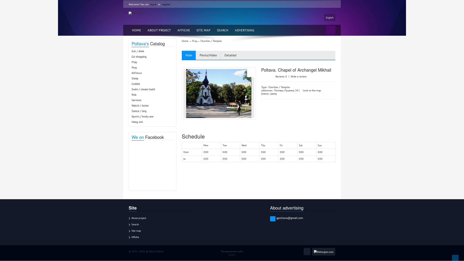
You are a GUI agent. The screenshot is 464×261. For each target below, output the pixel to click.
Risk (134, 94)
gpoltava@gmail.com (289, 218)
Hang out (137, 122)
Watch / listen (140, 105)
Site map (203, 30)
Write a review (298, 76)
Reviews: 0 (281, 76)
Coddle (136, 84)
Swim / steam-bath (143, 89)
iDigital (232, 254)
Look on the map (311, 90)
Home (136, 30)
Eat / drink (138, 51)
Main (188, 55)
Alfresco (137, 73)
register (166, 4)
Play (134, 62)
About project (159, 30)
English (330, 17)
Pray (134, 67)
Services (136, 100)
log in (153, 4)
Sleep (135, 78)
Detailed (230, 55)
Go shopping (139, 56)
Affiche (183, 30)
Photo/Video (208, 55)
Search (222, 30)
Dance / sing (139, 111)
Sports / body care (143, 116)
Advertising (244, 30)
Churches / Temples (279, 87)
